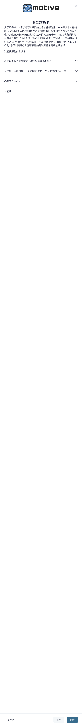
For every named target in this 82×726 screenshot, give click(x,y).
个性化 (10, 719)
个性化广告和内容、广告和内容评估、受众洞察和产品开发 (35, 70)
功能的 (7, 91)
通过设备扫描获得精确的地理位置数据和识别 (28, 60)
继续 (72, 719)
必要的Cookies (12, 81)
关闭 (59, 719)
